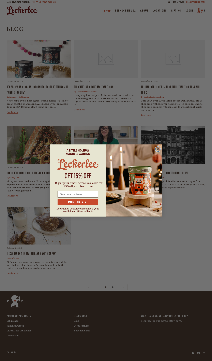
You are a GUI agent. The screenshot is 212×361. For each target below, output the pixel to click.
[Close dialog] (157, 149)
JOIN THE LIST (78, 201)
